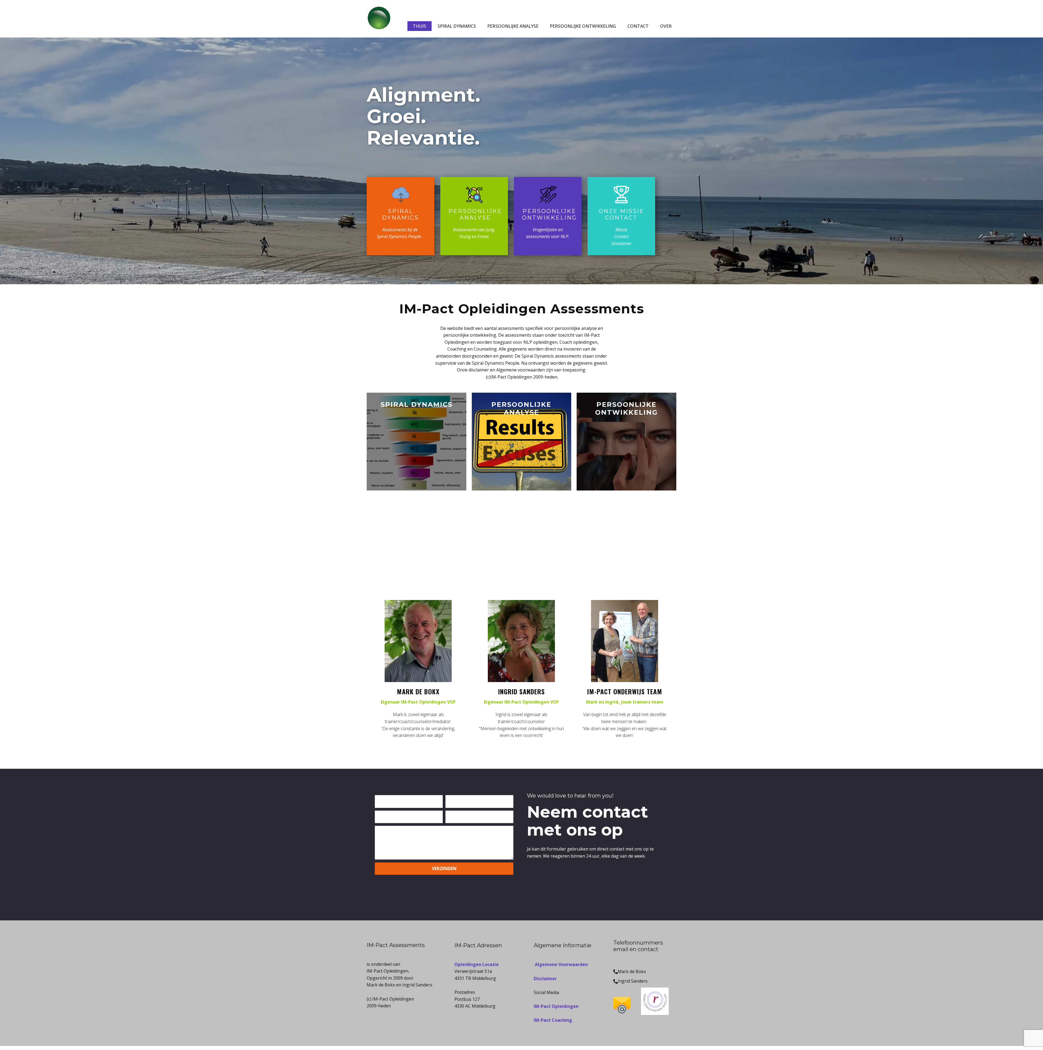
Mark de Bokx (632, 971)
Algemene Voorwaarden (561, 964)
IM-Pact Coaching (553, 1020)
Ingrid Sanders (633, 981)
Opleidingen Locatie (476, 964)
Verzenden (444, 868)
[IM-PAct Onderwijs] (379, 18)
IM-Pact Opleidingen (556, 1006)
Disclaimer (545, 979)
